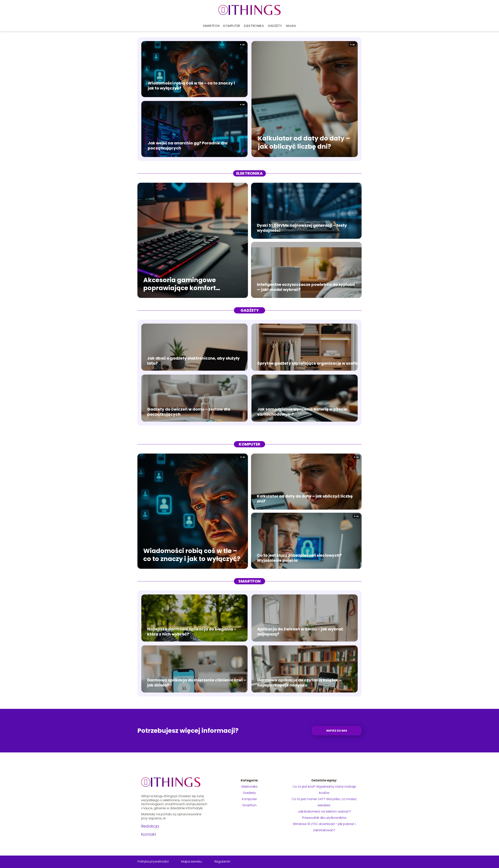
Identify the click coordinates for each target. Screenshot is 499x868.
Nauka (291, 26)
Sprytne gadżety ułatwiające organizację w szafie (307, 363)
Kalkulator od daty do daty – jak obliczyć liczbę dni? (304, 142)
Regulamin (222, 861)
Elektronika (254, 26)
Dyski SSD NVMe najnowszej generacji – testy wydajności (302, 228)
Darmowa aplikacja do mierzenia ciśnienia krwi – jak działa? (196, 683)
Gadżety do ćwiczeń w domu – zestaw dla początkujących (188, 412)
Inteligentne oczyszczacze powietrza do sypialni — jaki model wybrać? (306, 287)
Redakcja (150, 826)
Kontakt (148, 834)
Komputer (231, 26)
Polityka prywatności (153, 861)
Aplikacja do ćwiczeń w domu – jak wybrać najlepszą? (300, 632)
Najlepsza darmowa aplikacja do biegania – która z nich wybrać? (191, 632)
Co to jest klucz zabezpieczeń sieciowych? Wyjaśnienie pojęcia (299, 558)
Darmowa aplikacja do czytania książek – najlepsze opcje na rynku (299, 683)
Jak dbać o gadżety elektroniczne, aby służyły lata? (193, 361)
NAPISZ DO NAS (336, 731)
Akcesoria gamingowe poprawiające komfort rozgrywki (179, 284)
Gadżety (275, 26)
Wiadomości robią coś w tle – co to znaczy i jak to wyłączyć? (191, 86)
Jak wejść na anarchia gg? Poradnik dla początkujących (187, 145)
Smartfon (211, 26)
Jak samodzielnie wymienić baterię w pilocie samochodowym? (302, 412)
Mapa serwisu (191, 861)
